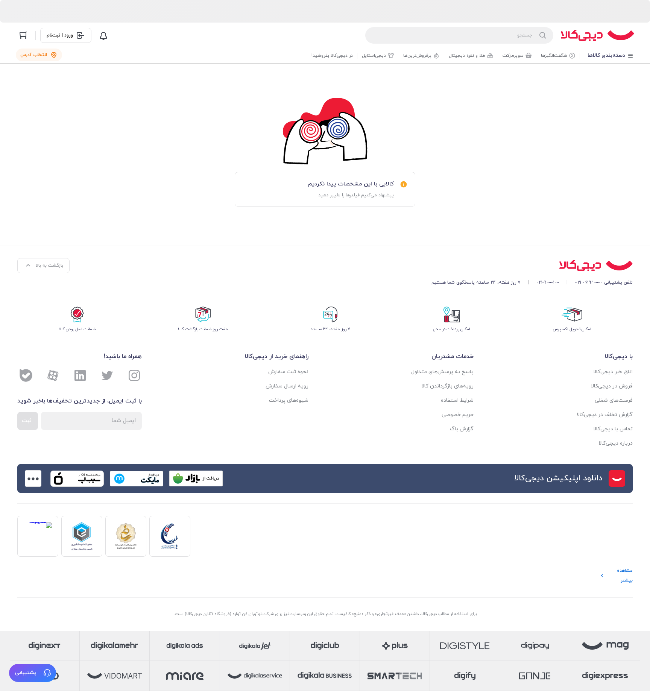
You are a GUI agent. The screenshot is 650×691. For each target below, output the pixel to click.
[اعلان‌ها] (103, 35)
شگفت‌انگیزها (554, 56)
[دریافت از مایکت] (136, 478)
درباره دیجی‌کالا (615, 443)
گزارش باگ (462, 429)
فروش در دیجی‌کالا (612, 386)
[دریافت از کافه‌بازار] (196, 478)
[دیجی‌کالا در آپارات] (53, 375)
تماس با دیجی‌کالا (613, 429)
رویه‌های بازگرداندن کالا (447, 386)
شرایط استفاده (457, 400)
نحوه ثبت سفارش (288, 371)
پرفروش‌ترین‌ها (417, 56)
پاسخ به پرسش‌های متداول (442, 371)
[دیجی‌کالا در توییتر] (107, 375)
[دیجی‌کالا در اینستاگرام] (134, 375)
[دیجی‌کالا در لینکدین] (80, 375)
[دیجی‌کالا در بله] (25, 375)
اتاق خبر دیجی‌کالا (613, 371)
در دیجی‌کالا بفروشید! (332, 56)
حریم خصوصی (458, 414)
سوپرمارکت (513, 56)
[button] (32, 673)
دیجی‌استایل (374, 56)
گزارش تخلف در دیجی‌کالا (605, 414)
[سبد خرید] (23, 35)
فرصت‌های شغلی (614, 400)
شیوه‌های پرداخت (288, 400)
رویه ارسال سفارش (287, 386)
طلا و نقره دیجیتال (467, 56)
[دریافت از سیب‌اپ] (77, 478)
